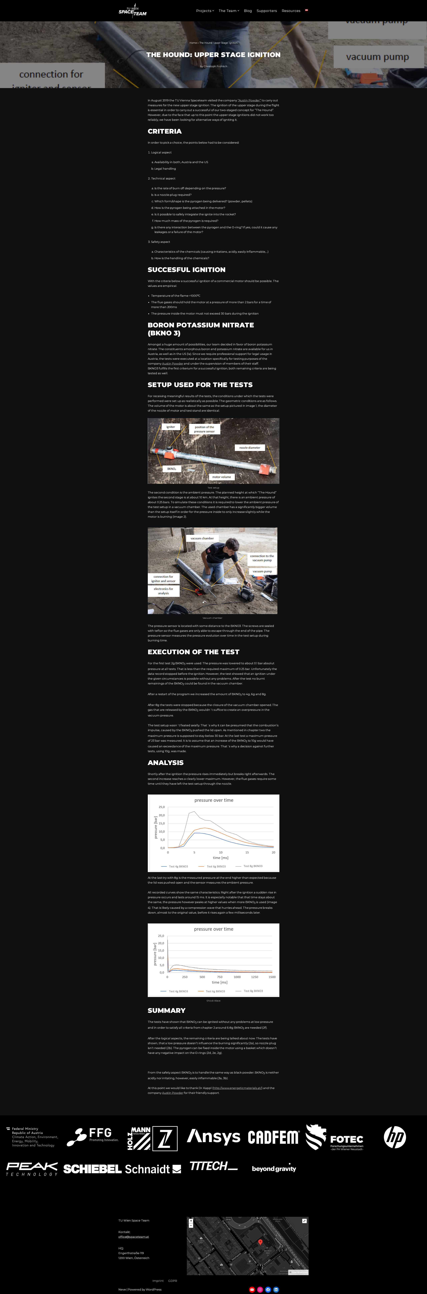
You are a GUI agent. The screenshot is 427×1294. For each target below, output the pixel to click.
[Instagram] (260, 1290)
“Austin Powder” (249, 100)
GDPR (172, 1280)
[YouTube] (252, 1290)
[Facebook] (268, 1290)
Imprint (158, 1280)
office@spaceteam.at (133, 1236)
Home (193, 42)
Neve (122, 1289)
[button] (213, 11)
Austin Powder (172, 363)
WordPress (154, 1289)
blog (248, 11)
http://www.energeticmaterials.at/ (237, 1088)
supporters (267, 11)
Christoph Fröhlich (215, 66)
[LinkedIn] (276, 1290)
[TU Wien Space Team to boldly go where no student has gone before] (132, 10)
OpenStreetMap (299, 1272)
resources (291, 11)
